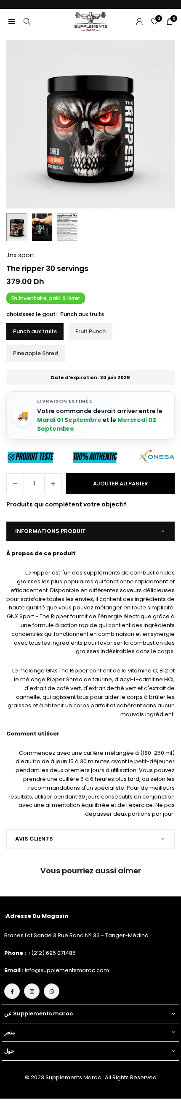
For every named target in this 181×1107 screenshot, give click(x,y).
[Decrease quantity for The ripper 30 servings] (15, 484)
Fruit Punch (90, 331)
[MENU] (11, 21)
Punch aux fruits (35, 331)
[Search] (27, 21)
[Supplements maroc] (91, 20)
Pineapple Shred (35, 353)
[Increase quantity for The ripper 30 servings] (53, 484)
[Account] (139, 21)
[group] (90, 124)
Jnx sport (20, 254)
